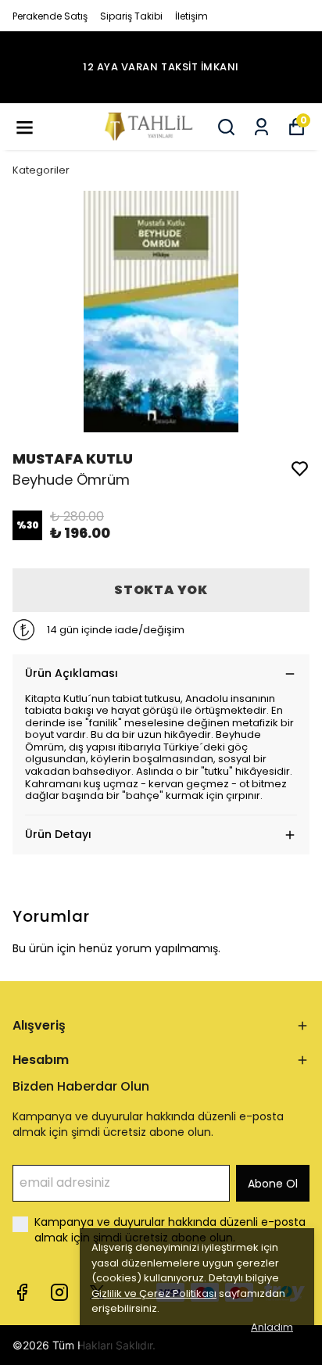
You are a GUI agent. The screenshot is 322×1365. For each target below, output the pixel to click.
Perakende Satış (50, 16)
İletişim (191, 16)
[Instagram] (59, 1292)
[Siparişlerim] (261, 127)
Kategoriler (41, 170)
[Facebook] (22, 1292)
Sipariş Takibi (131, 16)
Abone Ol (273, 1183)
